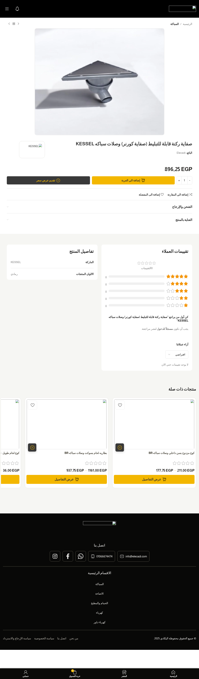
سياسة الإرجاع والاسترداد (17, 638)
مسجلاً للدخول (165, 328)
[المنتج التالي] (9, 24)
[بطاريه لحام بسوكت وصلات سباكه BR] (66, 424)
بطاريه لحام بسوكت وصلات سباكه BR (86, 452)
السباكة (174, 23)
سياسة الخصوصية (44, 638)
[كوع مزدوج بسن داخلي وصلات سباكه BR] (154, 424)
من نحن (73, 638)
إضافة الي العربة (130, 180)
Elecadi (181, 152)
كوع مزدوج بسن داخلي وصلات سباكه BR (172, 452)
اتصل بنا (61, 638)
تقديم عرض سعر (45, 180)
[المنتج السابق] (18, 24)
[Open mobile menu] (7, 9)
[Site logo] (182, 8)
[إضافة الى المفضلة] (120, 405)
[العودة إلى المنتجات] (13, 24)
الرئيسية (187, 23)
